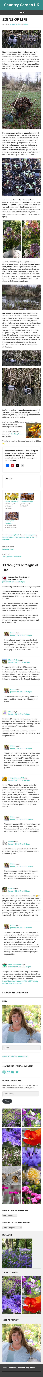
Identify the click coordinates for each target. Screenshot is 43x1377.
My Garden (13, 1368)
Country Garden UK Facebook (15, 1056)
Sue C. (10, 712)
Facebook (12, 1073)
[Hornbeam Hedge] (27, 496)
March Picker (13, 660)
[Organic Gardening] (11, 496)
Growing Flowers (8, 537)
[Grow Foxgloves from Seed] (11, 1156)
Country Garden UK (21, 4)
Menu (22, 12)
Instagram (8, 1073)
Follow (7, 1101)
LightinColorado (14, 964)
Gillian (25, 24)
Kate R (11, 889)
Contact (21, 1368)
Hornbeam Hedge (26, 502)
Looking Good (16, 434)
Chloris (11, 842)
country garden (30, 535)
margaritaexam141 (16, 778)
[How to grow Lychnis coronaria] (11, 1194)
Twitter (17, 1073)
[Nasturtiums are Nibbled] (31, 1137)
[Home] (11, 1118)
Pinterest (4, 1073)
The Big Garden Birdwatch (11, 555)
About (4, 1368)
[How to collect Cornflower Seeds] (11, 1137)
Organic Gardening (11, 502)
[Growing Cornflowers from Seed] (31, 1156)
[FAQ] (31, 1194)
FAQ (27, 1368)
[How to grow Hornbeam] (11, 516)
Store (32, 1368)
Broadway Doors (8, 548)
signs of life (30, 537)
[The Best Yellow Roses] (31, 1175)
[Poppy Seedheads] (11, 1175)
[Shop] (31, 1118)
